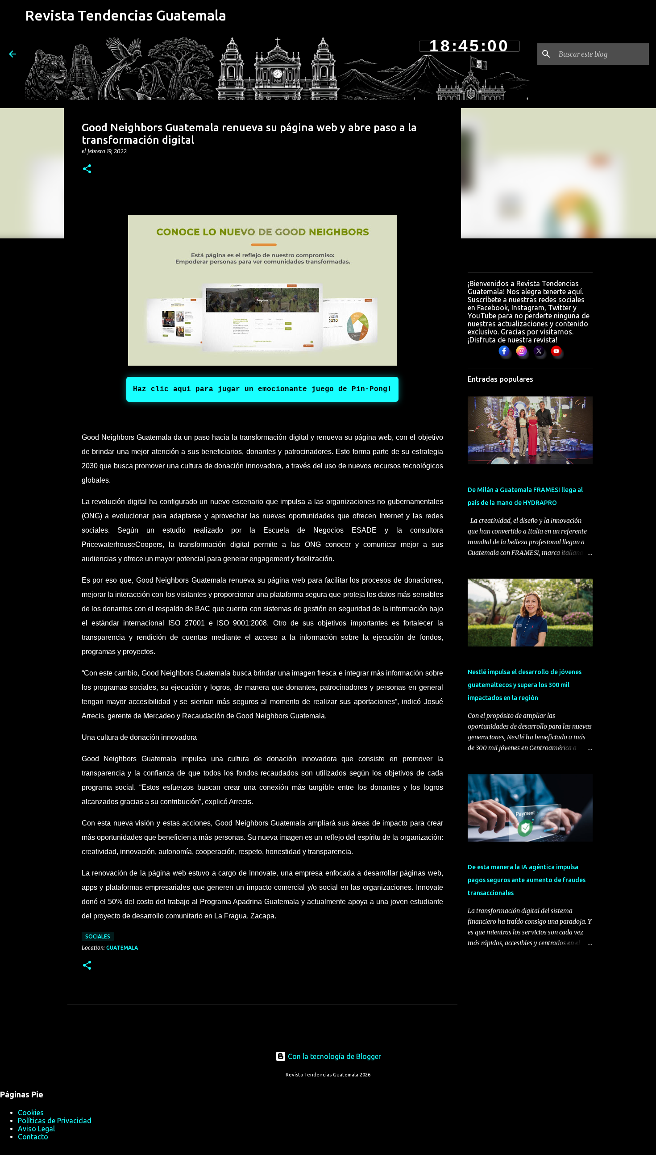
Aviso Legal (36, 1129)
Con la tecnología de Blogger (333, 1056)
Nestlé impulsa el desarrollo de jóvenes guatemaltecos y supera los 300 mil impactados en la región (524, 684)
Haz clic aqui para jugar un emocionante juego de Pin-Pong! (262, 389)
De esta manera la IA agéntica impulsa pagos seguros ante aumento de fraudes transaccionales (526, 879)
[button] (87, 169)
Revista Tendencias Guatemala (125, 15)
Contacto (33, 1137)
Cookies (31, 1113)
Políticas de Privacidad (54, 1121)
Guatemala (122, 948)
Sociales (97, 936)
